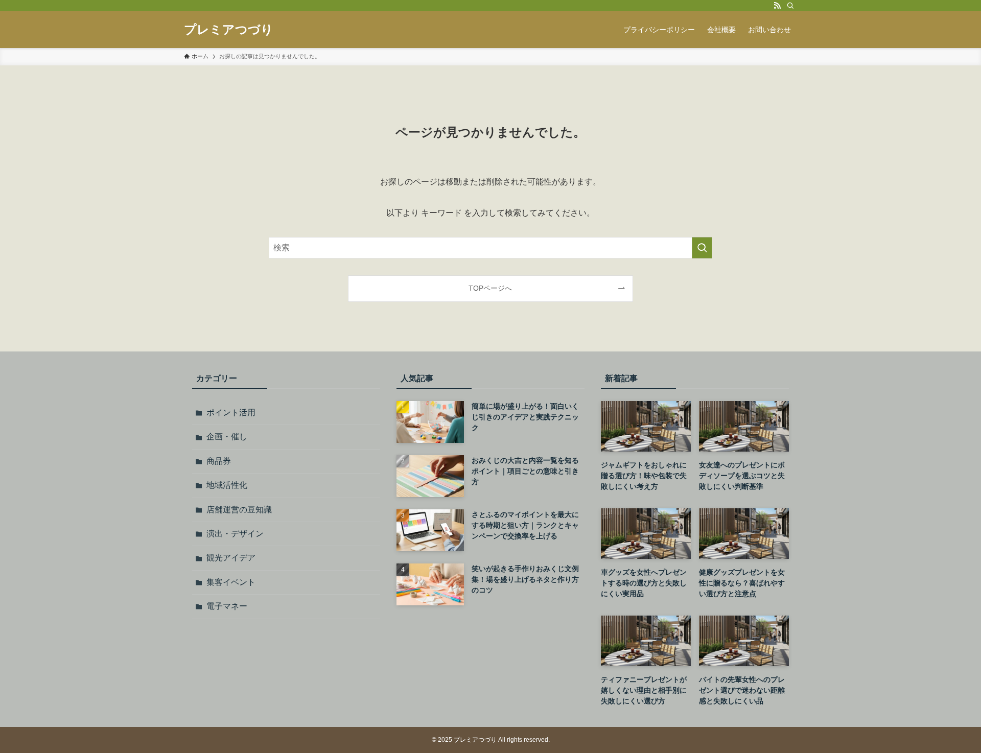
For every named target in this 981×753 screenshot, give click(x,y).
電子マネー (226, 606)
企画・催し (226, 436)
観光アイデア (230, 557)
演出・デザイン (235, 533)
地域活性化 (226, 485)
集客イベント (230, 582)
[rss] (777, 5)
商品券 (218, 461)
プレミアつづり (228, 29)
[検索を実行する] (702, 247)
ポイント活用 (230, 412)
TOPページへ (490, 288)
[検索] (790, 5)
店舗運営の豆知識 (239, 509)
